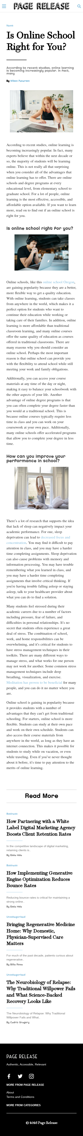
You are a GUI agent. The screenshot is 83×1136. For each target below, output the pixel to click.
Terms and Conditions (20, 1096)
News (9, 25)
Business (12, 814)
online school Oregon (58, 281)
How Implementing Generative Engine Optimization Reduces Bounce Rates (39, 879)
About (10, 1092)
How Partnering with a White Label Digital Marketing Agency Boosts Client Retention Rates (40, 828)
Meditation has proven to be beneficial (34, 682)
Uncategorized (15, 917)
